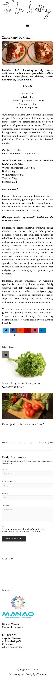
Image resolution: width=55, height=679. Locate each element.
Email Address (7, 481)
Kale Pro (25, 674)
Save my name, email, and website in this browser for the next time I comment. (23, 530)
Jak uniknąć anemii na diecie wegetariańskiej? (21, 385)
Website (5, 493)
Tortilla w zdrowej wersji (16, 443)
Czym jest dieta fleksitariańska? (23, 424)
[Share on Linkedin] (42, 330)
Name (4, 469)
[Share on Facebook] (13, 330)
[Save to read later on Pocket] (34, 330)
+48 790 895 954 (14, 647)
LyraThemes (39, 674)
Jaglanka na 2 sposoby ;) (39, 443)
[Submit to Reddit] (20, 330)
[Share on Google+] (27, 330)
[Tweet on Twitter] (6, 330)
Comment (5, 506)
